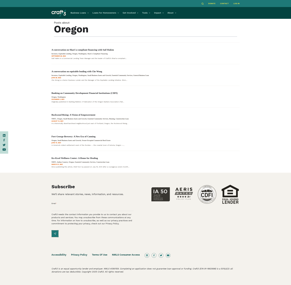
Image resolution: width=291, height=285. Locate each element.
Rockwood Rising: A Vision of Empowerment (73, 115)
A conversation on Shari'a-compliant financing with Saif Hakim (82, 50)
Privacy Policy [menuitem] (79, 254)
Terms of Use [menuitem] (99, 254)
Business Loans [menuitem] (78, 13)
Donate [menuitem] (211, 3)
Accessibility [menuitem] (58, 254)
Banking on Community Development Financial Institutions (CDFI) (84, 93)
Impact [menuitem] (157, 13)
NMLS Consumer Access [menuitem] (126, 254)
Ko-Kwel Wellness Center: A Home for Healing (74, 158)
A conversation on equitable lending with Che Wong (76, 71)
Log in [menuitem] (236, 3)
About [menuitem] (170, 13)
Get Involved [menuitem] (129, 13)
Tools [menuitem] (145, 13)
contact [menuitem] (224, 3)
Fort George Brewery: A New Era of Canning (73, 136)
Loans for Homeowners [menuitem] (104, 13)
